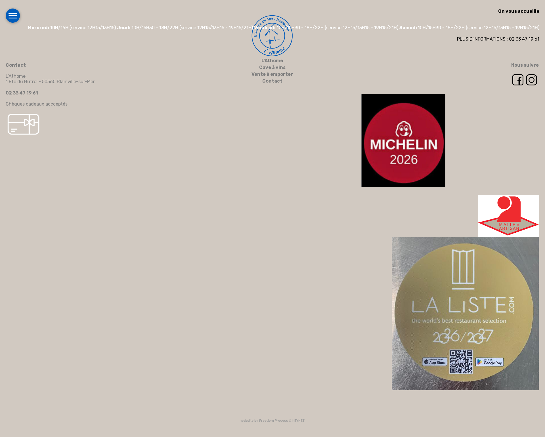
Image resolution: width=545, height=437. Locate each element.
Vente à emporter (272, 74)
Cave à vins (272, 67)
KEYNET (298, 421)
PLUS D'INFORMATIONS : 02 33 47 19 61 (498, 39)
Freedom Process (273, 421)
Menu (13, 16)
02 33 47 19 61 (22, 93)
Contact (272, 81)
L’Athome (272, 60)
